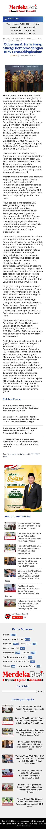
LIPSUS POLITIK (11, 648)
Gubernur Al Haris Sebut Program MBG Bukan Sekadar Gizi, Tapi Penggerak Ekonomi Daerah (20, 430)
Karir (19, 826)
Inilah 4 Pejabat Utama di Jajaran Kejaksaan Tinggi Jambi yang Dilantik (29, 525)
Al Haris (21, 454)
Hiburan (32, 33)
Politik (6, 635)
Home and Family (26, 666)
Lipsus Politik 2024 (22, 24)
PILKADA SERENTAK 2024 (16, 661)
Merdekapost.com (23, 821)
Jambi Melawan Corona (14, 657)
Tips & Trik (30, 30)
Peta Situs (26, 826)
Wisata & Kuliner (17, 33)
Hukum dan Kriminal (13, 639)
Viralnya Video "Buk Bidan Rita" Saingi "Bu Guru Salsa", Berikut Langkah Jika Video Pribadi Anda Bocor (23, 576)
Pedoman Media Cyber (17, 823)
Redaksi (3, 823)
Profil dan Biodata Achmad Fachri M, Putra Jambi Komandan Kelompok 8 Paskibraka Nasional (21, 591)
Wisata (6, 666)
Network (32, 823)
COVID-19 (25, 643)
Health (26, 652)
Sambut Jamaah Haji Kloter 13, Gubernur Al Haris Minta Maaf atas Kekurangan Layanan (20, 408)
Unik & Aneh (16, 30)
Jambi (27, 454)
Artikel (36, 24)
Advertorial (15, 27)
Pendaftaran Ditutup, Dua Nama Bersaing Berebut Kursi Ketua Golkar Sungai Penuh (30, 732)
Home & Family (29, 27)
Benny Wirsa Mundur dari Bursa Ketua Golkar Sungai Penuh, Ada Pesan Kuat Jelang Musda (29, 720)
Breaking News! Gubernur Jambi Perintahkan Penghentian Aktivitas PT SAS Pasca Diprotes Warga (21, 419)
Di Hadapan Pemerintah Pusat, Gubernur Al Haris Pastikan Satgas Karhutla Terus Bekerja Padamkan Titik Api (20, 443)
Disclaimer (41, 823)
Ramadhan (8, 652)
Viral (8, 24)
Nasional (7, 643)
